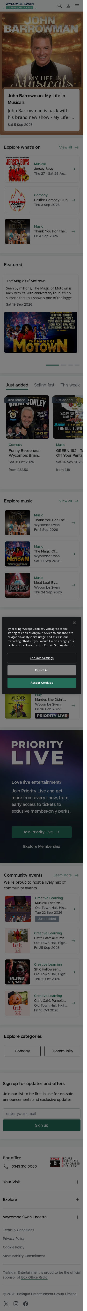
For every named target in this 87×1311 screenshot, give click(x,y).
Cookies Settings (42, 658)
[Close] (74, 622)
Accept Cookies (42, 683)
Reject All (42, 670)
